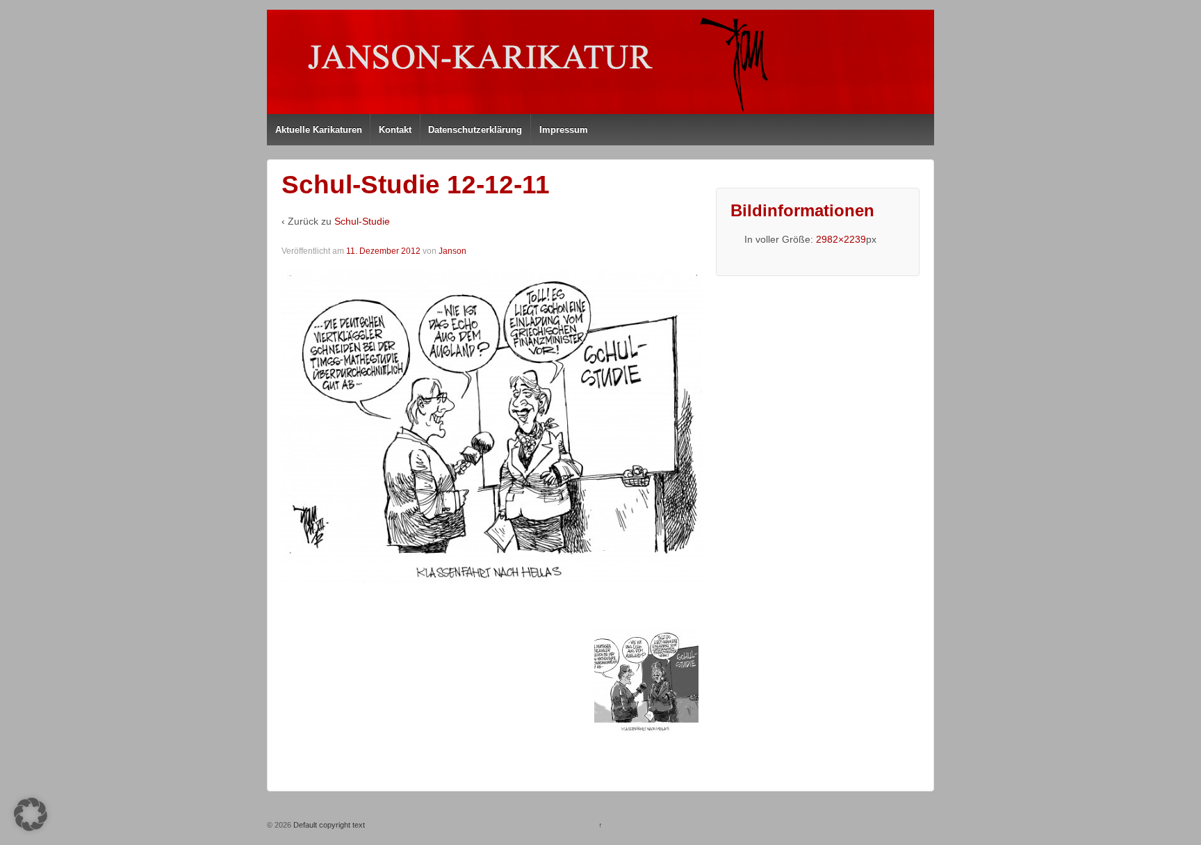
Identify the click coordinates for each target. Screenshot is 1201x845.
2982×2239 (841, 239)
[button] (30, 814)
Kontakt (395, 129)
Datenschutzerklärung (475, 129)
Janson (452, 251)
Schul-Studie (362, 221)
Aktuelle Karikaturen (318, 129)
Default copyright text (328, 825)
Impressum (563, 129)
